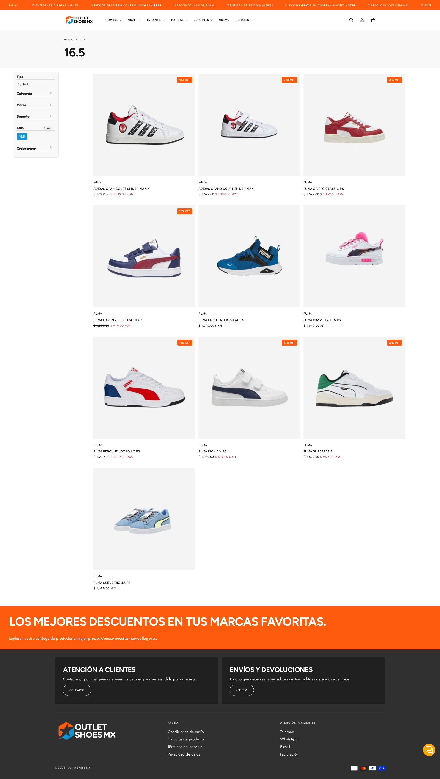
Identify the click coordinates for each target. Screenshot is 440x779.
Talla (20, 128)
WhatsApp (289, 739)
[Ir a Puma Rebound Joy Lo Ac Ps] (144, 388)
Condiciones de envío (186, 732)
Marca (21, 105)
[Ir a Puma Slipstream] (354, 388)
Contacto (77, 690)
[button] (351, 20)
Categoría (24, 94)
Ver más (242, 690)
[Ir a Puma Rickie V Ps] (249, 388)
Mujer (133, 20)
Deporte (23, 116)
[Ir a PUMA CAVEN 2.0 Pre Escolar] (144, 256)
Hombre (111, 20)
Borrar (47, 128)
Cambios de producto (186, 739)
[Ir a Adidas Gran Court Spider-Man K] (144, 125)
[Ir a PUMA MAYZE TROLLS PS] (354, 256)
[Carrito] (373, 20)
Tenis (25, 84)
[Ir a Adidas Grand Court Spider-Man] (249, 125)
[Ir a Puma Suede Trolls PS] (144, 519)
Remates (242, 20)
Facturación (289, 754)
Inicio (69, 39)
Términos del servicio (185, 746)
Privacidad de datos (184, 754)
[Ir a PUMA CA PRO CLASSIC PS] (354, 125)
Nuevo (224, 20)
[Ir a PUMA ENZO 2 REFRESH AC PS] (249, 256)
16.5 (22, 136)
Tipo (20, 77)
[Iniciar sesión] (362, 20)
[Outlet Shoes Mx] (87, 731)
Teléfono (287, 732)
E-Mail (285, 746)
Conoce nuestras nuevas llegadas (128, 638)
